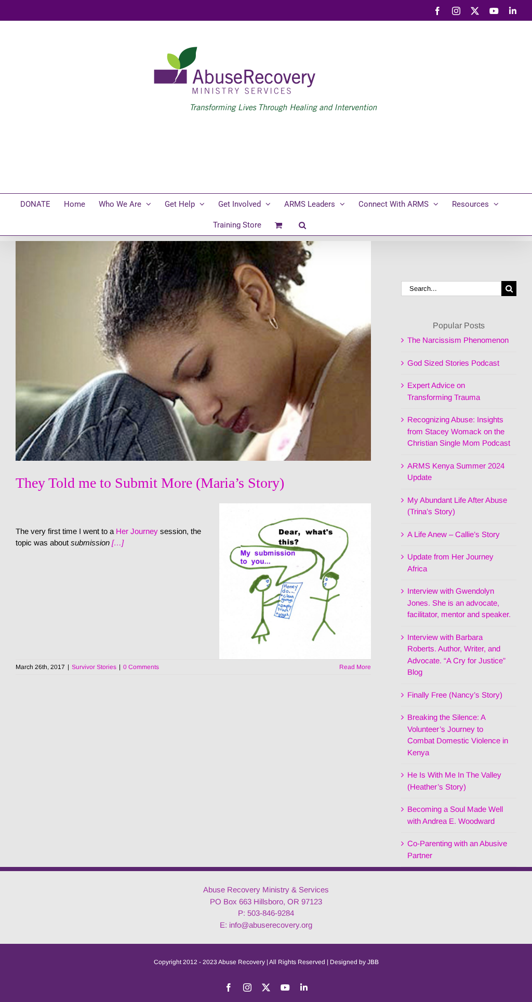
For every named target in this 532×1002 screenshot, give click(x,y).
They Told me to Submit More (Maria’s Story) (150, 483)
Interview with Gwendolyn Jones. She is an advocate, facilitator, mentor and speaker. (459, 602)
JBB (373, 962)
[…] (118, 542)
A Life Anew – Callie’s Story (453, 534)
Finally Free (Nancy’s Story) (454, 694)
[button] (302, 225)
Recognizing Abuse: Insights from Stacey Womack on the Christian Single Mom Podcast (458, 431)
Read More (355, 667)
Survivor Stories (94, 667)
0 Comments (141, 667)
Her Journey (137, 531)
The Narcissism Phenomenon (458, 340)
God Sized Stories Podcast (453, 362)
